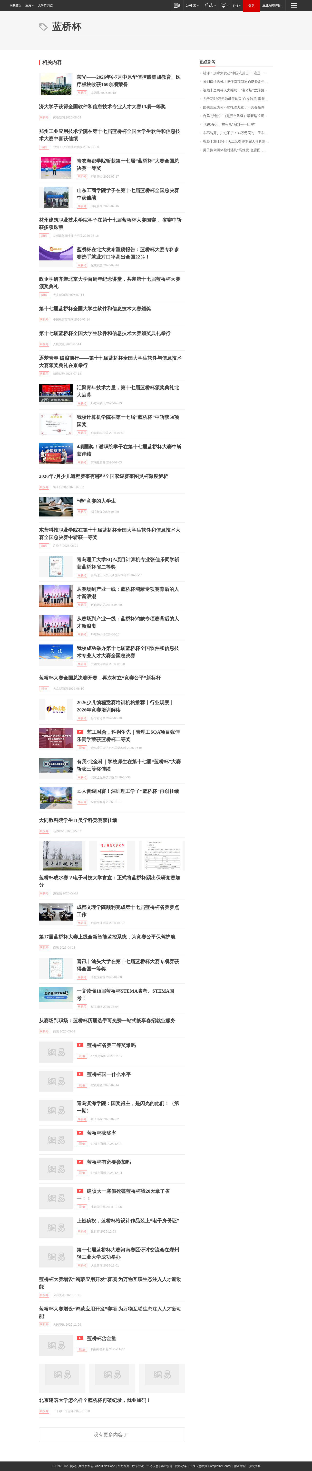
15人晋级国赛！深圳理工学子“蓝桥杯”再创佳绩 (128, 791)
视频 (82, 748)
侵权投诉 (254, 1466)
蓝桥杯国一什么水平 (109, 1074)
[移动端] (177, 5)
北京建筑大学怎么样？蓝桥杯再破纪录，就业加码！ (95, 1400)
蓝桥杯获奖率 (101, 1133)
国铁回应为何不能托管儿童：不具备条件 (233, 107)
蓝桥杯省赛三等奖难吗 (111, 1045)
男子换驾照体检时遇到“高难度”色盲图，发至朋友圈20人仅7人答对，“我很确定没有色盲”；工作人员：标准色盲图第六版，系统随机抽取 (238, 150)
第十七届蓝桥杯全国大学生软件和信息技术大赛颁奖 (95, 308)
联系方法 (138, 1466)
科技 (44, 688)
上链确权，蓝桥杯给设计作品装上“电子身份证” (128, 1220)
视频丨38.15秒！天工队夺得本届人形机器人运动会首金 (238, 141)
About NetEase (105, 1466)
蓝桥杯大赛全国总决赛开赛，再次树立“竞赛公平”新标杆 (100, 677)
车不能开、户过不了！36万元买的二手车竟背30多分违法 (238, 133)
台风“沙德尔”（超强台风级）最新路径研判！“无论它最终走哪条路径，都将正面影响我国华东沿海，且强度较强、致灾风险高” (238, 116)
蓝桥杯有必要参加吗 (109, 1162)
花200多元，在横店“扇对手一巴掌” (229, 124)
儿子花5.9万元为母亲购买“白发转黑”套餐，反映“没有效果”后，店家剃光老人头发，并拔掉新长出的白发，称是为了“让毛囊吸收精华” (238, 99)
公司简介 (123, 1466)
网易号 (82, 93)
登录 (251, 5)
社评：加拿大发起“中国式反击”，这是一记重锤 (238, 73)
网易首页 (15, 5)
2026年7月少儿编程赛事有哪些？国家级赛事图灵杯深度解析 (103, 476)
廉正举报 (240, 1466)
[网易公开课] (192, 5)
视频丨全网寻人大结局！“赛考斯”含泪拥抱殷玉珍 (238, 90)
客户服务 (167, 1466)
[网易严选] (209, 5)
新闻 (44, 147)
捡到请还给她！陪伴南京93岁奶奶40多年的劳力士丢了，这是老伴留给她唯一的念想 (238, 82)
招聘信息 (152, 1466)
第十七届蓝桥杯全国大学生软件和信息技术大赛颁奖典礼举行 (105, 333)
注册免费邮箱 (271, 5)
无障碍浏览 (45, 5)
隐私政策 (181, 1466)
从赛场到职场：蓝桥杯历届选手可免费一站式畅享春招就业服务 (107, 1020)
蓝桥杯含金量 (101, 1338)
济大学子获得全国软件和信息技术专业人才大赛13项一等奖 (102, 106)
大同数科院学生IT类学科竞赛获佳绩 (78, 820)
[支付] (224, 5)
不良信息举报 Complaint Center (210, 1466)
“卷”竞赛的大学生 (96, 501)
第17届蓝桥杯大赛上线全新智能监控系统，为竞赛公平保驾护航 (107, 936)
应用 (28, 5)
